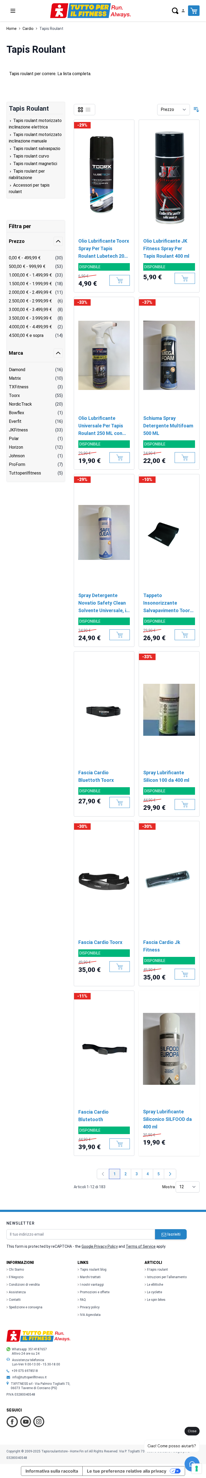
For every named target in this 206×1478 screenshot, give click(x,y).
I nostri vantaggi (92, 1285)
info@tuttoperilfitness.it (29, 1377)
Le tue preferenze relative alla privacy (126, 1471)
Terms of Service (141, 1246)
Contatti (15, 1300)
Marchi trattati (90, 1277)
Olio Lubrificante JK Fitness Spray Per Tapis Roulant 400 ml (166, 248)
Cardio (28, 28)
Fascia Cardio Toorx (100, 942)
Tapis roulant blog (93, 1269)
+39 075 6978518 (25, 1371)
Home (11, 28)
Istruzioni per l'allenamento (167, 1277)
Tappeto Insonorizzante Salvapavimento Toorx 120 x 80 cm (167, 603)
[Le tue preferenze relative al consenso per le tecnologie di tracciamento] (197, 1468)
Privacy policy (90, 1307)
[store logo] (90, 10)
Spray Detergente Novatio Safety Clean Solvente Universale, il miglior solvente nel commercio (102, 603)
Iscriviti (173, 1234)
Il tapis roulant (157, 1269)
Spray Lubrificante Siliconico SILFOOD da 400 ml (167, 1119)
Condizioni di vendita (24, 1285)
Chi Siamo (16, 1269)
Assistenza (17, 1292)
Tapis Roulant (51, 28)
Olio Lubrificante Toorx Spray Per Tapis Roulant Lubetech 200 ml (103, 249)
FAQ (83, 1300)
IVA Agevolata (90, 1315)
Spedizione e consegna (25, 1307)
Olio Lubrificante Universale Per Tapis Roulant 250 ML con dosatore (100, 426)
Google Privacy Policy (100, 1246)
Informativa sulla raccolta (51, 1471)
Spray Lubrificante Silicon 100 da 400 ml (166, 776)
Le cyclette (154, 1292)
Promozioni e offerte (94, 1292)
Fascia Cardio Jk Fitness (161, 946)
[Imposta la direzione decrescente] (196, 109)
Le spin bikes (156, 1300)
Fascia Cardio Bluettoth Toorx (96, 776)
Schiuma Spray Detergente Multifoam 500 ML (168, 425)
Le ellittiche (155, 1285)
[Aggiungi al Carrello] (119, 280)
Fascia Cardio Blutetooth (93, 1115)
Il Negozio (16, 1277)
